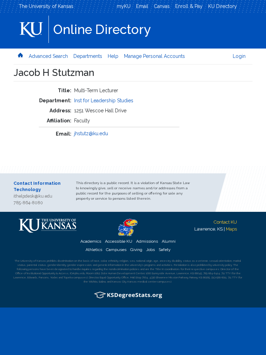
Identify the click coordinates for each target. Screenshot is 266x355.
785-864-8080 (28, 202)
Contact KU (225, 222)
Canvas (162, 6)
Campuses (116, 249)
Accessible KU (118, 241)
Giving (136, 249)
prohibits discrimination (60, 260)
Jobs (150, 249)
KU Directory (222, 6)
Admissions (147, 241)
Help (113, 56)
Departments (87, 56)
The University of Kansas (46, 6)
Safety (164, 249)
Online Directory (102, 29)
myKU (124, 6)
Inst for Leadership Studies (103, 100)
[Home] (20, 55)
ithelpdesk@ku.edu (33, 196)
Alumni (169, 241)
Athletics (94, 249)
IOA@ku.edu (77, 273)
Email (142, 6)
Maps (231, 229)
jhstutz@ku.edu (91, 133)
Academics (90, 241)
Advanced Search (48, 56)
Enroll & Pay (189, 6)
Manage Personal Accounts (154, 56)
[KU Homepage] (32, 27)
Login (239, 56)
